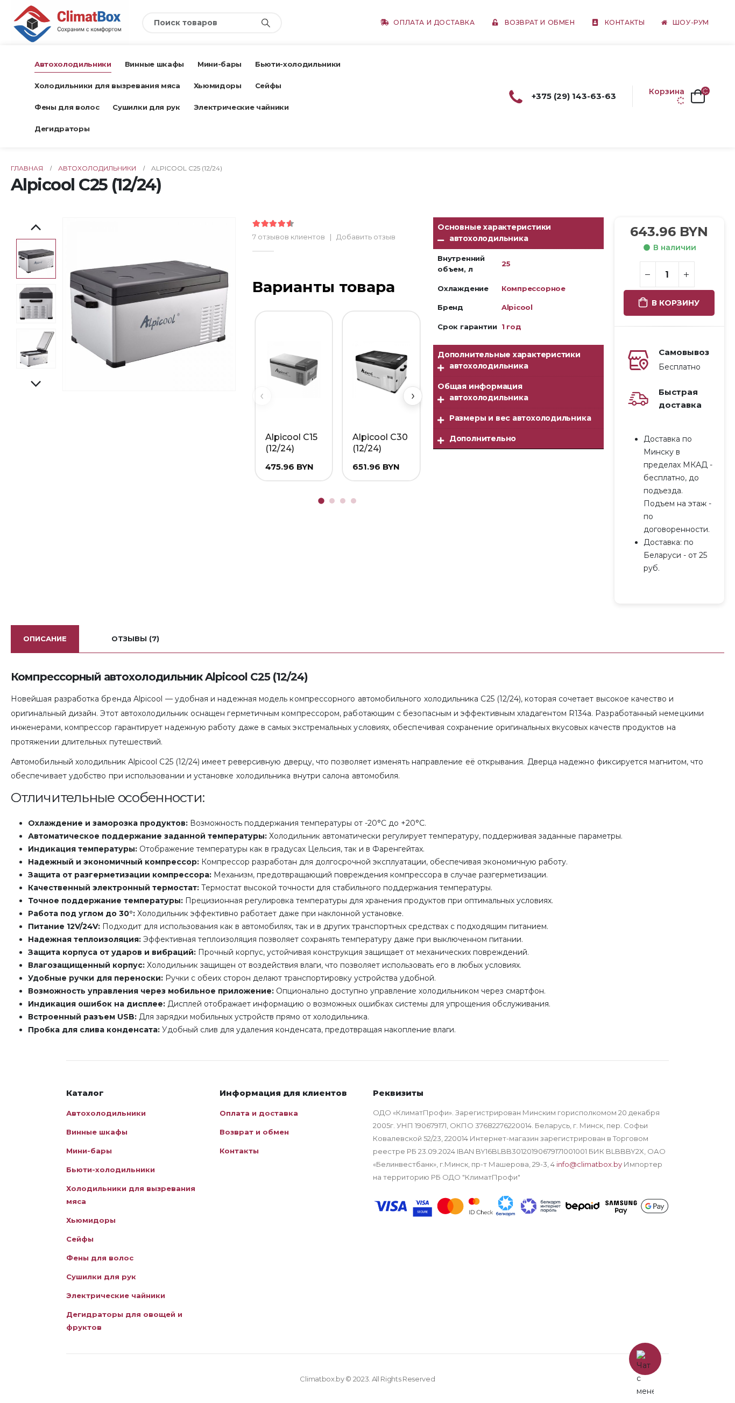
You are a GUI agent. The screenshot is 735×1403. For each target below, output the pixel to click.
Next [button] (36, 385)
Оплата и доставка (434, 22)
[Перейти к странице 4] (353, 501)
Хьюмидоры (218, 85)
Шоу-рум (691, 22)
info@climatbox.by (589, 1164)
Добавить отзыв (365, 236)
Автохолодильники (72, 64)
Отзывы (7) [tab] (135, 638)
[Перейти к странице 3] (342, 501)
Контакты (625, 22)
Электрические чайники (241, 107)
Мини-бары (219, 64)
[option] (36, 258)
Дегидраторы (61, 128)
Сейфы (268, 85)
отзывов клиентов (288, 236)
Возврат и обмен (540, 22)
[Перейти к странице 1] (321, 501)
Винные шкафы (154, 64)
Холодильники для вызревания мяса (107, 85)
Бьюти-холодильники (298, 64)
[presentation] (64, 304)
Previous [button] (36, 228)
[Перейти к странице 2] (332, 501)
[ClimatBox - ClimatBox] (70, 22)
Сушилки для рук (146, 107)
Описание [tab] (45, 638)
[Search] (266, 22)
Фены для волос (66, 107)
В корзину (675, 303)
